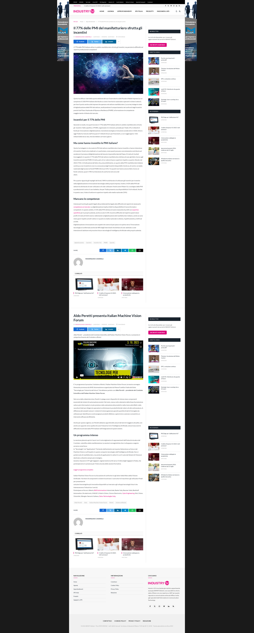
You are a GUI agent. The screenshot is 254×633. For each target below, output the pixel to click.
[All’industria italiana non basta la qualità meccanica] (153, 161)
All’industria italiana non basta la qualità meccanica (170, 159)
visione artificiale (121, 502)
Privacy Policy (115, 589)
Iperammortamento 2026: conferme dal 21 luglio (168, 149)
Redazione (114, 592)
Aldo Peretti (78, 502)
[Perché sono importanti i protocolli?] (153, 61)
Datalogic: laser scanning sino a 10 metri (170, 100)
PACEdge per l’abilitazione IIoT (84, 293)
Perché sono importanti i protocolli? (168, 59)
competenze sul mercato (82, 207)
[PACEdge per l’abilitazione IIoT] (84, 284)
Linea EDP (95, 2)
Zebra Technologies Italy (107, 496)
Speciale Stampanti (140, 2)
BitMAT (75, 2)
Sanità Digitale (120, 2)
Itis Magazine (103, 2)
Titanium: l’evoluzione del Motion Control (170, 69)
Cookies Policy (115, 585)
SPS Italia (139, 11)
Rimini (111, 502)
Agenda (111, 11)
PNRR (105, 242)
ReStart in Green (130, 2)
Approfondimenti (124, 11)
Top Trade (88, 2)
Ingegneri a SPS (163, 11)
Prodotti (150, 11)
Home (102, 11)
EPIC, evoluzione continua (168, 79)
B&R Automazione (100, 490)
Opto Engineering (128, 493)
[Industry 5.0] (84, 11)
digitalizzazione (79, 242)
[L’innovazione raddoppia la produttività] (132, 284)
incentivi (88, 242)
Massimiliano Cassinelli (83, 37)
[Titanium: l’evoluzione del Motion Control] (153, 71)
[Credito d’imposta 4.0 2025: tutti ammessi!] (108, 284)
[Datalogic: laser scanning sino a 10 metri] (153, 102)
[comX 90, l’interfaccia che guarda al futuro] (153, 92)
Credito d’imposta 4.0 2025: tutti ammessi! (97, 6)
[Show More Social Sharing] (119, 42)
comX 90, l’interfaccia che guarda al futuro (170, 90)
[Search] (179, 11)
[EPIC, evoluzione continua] (153, 81)
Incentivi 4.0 (97, 242)
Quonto (112, 242)
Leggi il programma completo (83, 470)
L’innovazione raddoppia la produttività (131, 294)
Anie (85, 502)
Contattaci (150, 2)
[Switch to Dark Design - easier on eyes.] (176, 11)
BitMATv (81, 2)
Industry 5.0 (111, 2)
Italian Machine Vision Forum (98, 502)
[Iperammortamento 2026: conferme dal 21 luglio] (153, 151)
